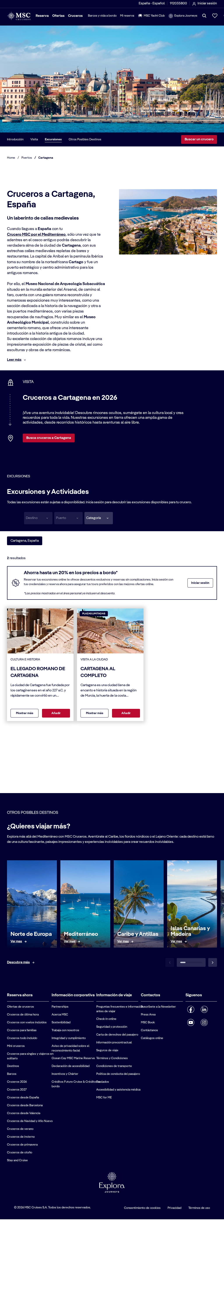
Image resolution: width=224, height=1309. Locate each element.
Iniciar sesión (200, 582)
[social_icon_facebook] (191, 1009)
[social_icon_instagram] (204, 1022)
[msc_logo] (18, 16)
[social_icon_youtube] (191, 1022)
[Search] (204, 15)
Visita (34, 139)
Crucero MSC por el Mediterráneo (36, 235)
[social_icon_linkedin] (204, 1009)
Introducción (15, 139)
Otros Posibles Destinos (85, 139)
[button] (98, 518)
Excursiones (53, 139)
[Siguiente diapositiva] (212, 962)
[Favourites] (214, 15)
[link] (16, 941)
